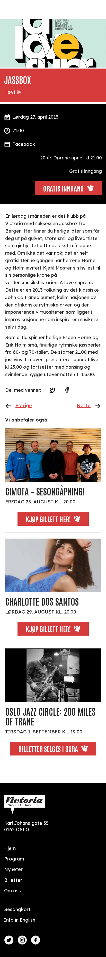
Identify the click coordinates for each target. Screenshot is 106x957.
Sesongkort (17, 909)
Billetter (13, 880)
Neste (84, 405)
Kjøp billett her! (48, 518)
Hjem (10, 848)
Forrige (23, 405)
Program (14, 859)
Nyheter (13, 869)
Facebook (23, 144)
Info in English (19, 920)
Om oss (12, 891)
